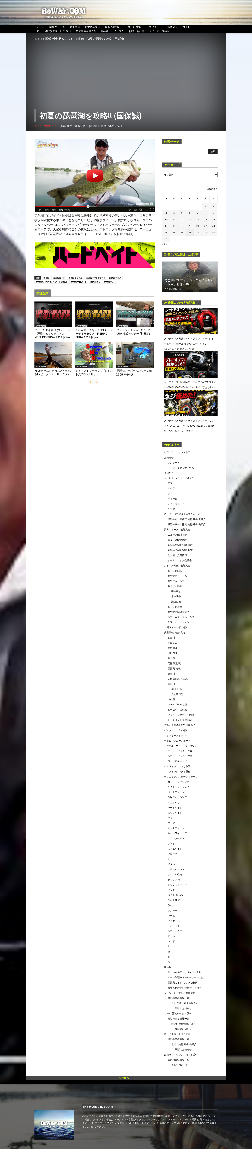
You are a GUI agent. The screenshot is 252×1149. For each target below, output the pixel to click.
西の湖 (171, 658)
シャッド (172, 843)
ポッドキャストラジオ (176, 735)
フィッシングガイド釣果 (181, 714)
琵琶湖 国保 (95, 282)
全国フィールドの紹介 (176, 627)
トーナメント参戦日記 (180, 720)
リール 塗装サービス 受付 (142, 27)
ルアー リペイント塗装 (180, 756)
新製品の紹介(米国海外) (180, 550)
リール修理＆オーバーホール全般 (186, 977)
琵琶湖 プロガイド (79, 282)
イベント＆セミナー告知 (181, 467)
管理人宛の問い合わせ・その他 (184, 987)
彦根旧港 (172, 647)
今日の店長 (170, 472)
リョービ (172, 498)
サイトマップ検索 (159, 31)
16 (213, 219)
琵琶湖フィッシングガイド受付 (181, 1054)
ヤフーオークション (178, 622)
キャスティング (176, 828)
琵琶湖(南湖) (174, 668)
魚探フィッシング (177, 797)
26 (182, 232)
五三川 (171, 637)
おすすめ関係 (92, 27)
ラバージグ (174, 925)
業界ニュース (57, 27)
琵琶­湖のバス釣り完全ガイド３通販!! (51, 282)
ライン (171, 905)
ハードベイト (175, 807)
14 (197, 219)
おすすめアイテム (177, 575)
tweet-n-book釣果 (178, 704)
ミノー (171, 859)
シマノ (171, 493)
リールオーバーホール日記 (178, 478)
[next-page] (96, 381)
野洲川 (171, 673)
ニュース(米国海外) (178, 539)
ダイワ (171, 488)
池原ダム (172, 642)
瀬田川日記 (177, 689)
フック (171, 889)
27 (189, 232)
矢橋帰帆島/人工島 (178, 678)
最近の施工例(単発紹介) (184, 1003)
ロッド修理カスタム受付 (177, 1034)
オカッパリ (174, 802)
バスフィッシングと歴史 (177, 771)
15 (205, 219)
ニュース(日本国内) (178, 534)
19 (182, 226)
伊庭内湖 (172, 653)
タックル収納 (175, 874)
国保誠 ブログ (115, 277)
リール (171, 936)
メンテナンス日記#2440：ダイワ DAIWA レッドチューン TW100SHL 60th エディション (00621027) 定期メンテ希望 (190, 343)
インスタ (119, 31)
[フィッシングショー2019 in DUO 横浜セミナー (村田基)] (135, 314)
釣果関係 (75, 27)
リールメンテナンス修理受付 (179, 992)
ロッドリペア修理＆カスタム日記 (182, 514)
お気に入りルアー (177, 581)
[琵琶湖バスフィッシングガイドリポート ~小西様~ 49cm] (190, 277)
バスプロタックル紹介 (176, 730)
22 (205, 226)
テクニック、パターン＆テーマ (181, 776)
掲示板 (105, 31)
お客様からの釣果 (177, 709)
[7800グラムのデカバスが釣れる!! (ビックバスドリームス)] (53, 355)
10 (166, 219)
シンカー (172, 910)
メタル (171, 864)
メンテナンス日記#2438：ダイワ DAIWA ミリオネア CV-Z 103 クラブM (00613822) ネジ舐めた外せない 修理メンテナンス (190, 425)
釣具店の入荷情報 (177, 555)
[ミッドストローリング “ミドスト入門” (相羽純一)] (94, 355)
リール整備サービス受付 (176, 27)
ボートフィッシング (178, 792)
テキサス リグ (175, 879)
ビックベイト (175, 812)
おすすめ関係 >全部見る (49, 38)
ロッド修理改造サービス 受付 (54, 31)
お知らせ (169, 457)
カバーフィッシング (178, 781)
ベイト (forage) (176, 895)
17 (166, 226)
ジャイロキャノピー (178, 761)
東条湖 (171, 699)
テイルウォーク (176, 503)
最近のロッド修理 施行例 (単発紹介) (187, 519)
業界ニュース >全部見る (177, 529)
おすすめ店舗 (175, 606)
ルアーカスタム (176, 931)
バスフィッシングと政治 (177, 766)
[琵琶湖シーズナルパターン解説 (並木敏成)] (135, 355)
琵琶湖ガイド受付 (86, 31)
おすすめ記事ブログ (178, 611)
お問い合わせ (136, 31)
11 (174, 219)
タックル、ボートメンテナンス (181, 745)
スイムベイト (175, 848)
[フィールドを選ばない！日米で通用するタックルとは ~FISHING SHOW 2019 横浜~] (53, 314)
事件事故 (176, 591)
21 (197, 226)
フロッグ (172, 853)
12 (182, 219)
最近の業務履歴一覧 (178, 998)
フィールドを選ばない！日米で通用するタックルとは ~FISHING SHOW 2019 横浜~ (52, 333)
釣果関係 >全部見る (174, 632)
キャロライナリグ (177, 833)
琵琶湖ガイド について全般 (182, 982)
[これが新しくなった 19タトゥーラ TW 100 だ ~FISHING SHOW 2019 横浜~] (94, 314)
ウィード (172, 817)
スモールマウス (176, 869)
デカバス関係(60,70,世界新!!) (179, 725)
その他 (171, 508)
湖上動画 (176, 601)
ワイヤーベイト (176, 920)
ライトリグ (174, 900)
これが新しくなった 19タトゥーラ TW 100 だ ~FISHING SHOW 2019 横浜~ (93, 333)
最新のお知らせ (114, 27)
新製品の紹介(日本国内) (180, 545)
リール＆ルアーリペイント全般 (184, 972)
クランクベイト (176, 838)
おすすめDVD (175, 570)
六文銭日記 (177, 694)
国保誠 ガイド (59, 277)
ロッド (171, 941)
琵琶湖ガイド (109, 282)
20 (189, 226)
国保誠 (46, 277)
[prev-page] (90, 381)
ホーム (41, 27)
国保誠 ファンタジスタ (95, 277)
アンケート (174, 462)
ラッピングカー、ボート (177, 740)
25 (174, 232)
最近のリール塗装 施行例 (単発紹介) (187, 524)
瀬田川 (171, 684)
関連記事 (43, 293)
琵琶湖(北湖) (174, 663)
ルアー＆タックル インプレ (182, 617)
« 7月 (165, 244)
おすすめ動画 (75, 38)
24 (166, 232)
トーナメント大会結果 (180, 560)
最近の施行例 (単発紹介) (184, 1023)
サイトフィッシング (178, 786)
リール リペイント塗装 (180, 750)
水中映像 (176, 596)
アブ (170, 483)
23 (213, 226)
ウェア (171, 823)
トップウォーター (177, 884)
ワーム (171, 915)
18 (174, 226)
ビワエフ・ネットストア (177, 452)
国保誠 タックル (75, 277)
